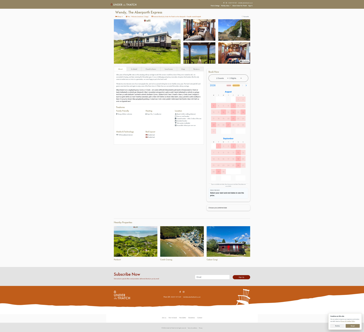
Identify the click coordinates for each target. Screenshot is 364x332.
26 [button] (223, 125)
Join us (164, 318)
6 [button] (228, 106)
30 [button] (243, 125)
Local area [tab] (169, 69)
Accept (353, 326)
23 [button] (243, 118)
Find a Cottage (215, 6)
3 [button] (213, 106)
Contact (199, 318)
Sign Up (241, 277)
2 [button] (243, 99)
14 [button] (233, 112)
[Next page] (246, 85)
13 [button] (228, 112)
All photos (245, 61)
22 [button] (238, 118)
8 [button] (238, 106)
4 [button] (218, 106)
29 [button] (238, 125)
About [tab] (120, 69)
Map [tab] (183, 69)
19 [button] (223, 118)
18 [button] (218, 118)
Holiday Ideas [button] (225, 6)
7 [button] (233, 106)
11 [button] (218, 112)
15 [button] (238, 112)
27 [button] (228, 125)
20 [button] (228, 118)
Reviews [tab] (196, 69)
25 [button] (218, 125)
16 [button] (243, 112)
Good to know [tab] (151, 69)
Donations (191, 318)
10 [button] (213, 112)
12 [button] (223, 112)
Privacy (200, 328)
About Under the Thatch (239, 6)
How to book (173, 318)
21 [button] (233, 118)
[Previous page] (242, 85)
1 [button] (218, 146)
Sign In (250, 6)
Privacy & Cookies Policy (348, 321)
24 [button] (214, 125)
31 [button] (213, 131)
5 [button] (223, 106)
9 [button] (243, 106)
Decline (337, 326)
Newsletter (182, 318)
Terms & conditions (192, 328)
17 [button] (213, 118)
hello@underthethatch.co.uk (245, 3)
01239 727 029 (232, 3)
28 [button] (233, 125)
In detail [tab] (134, 69)
